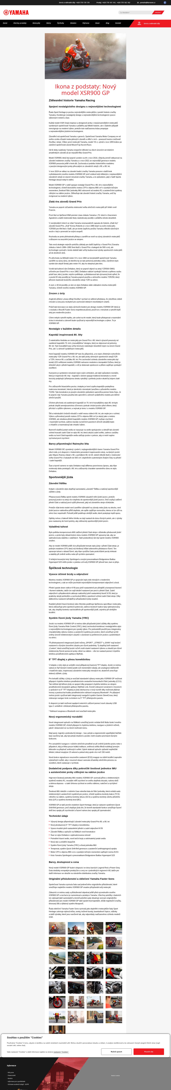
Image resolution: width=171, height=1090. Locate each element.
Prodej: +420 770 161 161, (106, 3)
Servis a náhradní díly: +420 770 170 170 (74, 3)
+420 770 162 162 (123, 3)
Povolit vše (148, 1052)
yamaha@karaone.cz (147, 3)
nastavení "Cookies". (61, 1052)
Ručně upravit (116, 1052)
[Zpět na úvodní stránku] (16, 12)
